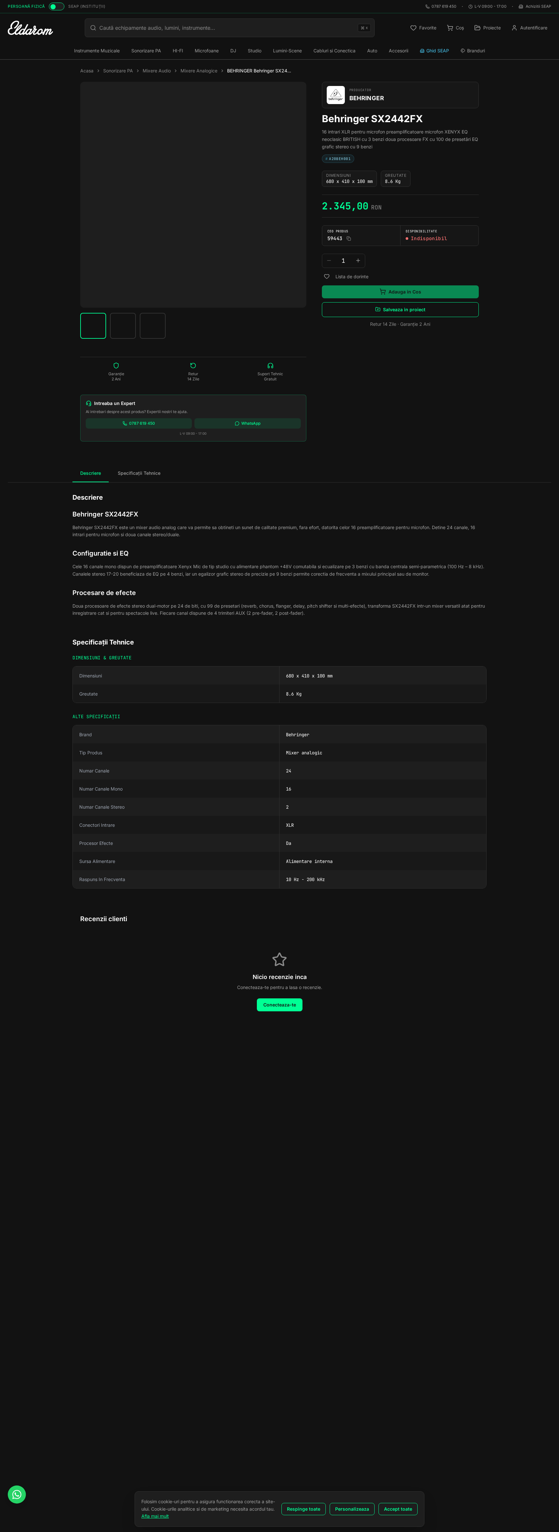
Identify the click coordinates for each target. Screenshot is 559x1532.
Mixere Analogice (199, 70)
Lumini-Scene (287, 50)
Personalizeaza (352, 1509)
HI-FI (178, 50)
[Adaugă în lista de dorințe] (327, 276)
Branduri (476, 50)
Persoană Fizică (26, 6)
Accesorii (398, 50)
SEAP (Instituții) (86, 6)
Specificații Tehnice (139, 473)
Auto (372, 50)
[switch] (56, 6)
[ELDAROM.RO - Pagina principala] (30, 28)
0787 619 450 (444, 6)
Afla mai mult (155, 1516)
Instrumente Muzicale (97, 50)
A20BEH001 (338, 158)
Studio (254, 50)
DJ (233, 50)
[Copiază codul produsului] (348, 238)
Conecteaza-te (279, 1004)
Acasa (86, 70)
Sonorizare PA (146, 50)
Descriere (90, 473)
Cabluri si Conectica (334, 50)
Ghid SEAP (437, 50)
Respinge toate (303, 1509)
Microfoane (207, 50)
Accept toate (398, 1509)
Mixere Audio (157, 70)
